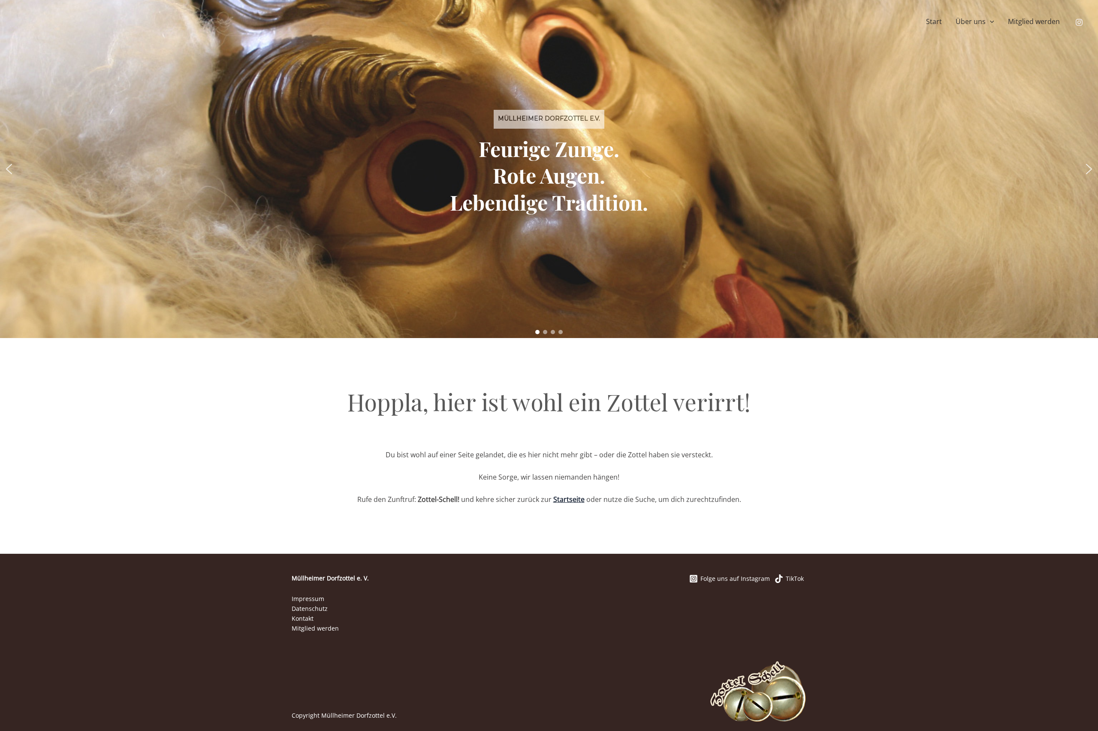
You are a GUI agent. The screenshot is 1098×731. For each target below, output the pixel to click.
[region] (549, 169)
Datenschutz (310, 608)
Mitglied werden (1034, 21)
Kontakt (303, 618)
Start (934, 21)
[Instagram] (1079, 22)
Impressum (308, 599)
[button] (990, 21)
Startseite (569, 499)
